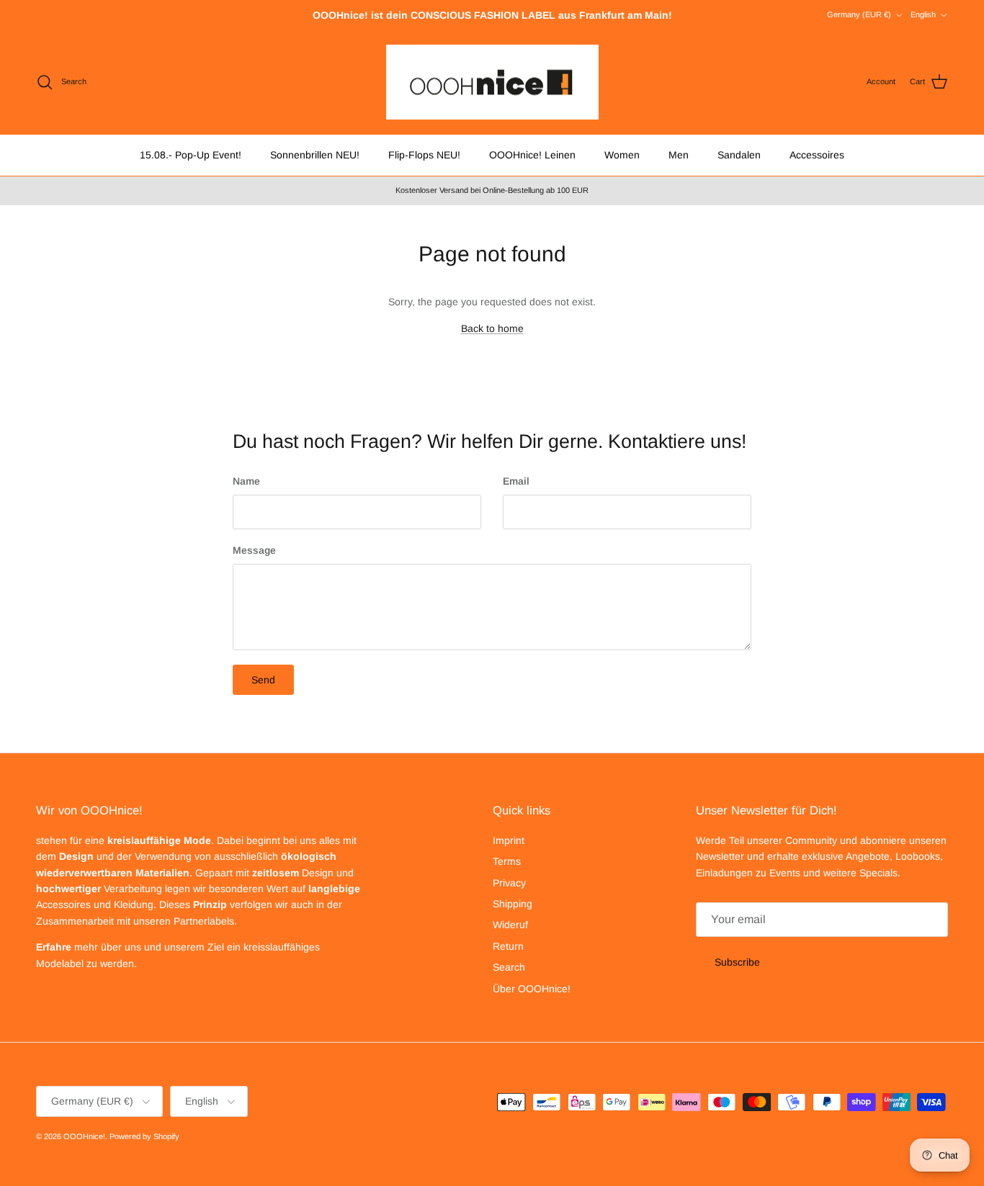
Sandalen (739, 155)
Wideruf (510, 924)
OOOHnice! (84, 1136)
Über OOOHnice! (532, 988)
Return (508, 946)
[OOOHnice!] (492, 82)
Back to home (492, 328)
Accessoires (817, 155)
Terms (507, 861)
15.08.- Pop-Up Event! (190, 155)
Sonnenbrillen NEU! (314, 155)
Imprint (508, 840)
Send (263, 680)
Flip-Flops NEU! (424, 155)
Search (509, 967)
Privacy (509, 883)
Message (254, 550)
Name (246, 481)
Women (622, 155)
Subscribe (737, 962)
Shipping (512, 903)
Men (678, 155)
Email (516, 481)
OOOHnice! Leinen (532, 155)
